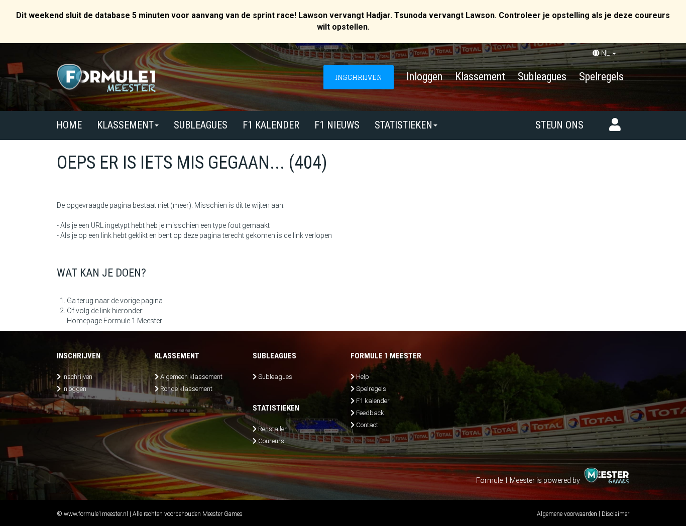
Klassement (480, 76)
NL (605, 53)
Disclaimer (615, 513)
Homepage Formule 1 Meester (114, 321)
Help (362, 376)
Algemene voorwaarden (567, 513)
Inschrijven (77, 376)
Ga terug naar (88, 301)
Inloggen (424, 76)
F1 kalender (271, 125)
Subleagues (542, 76)
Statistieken (403, 125)
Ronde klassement (186, 388)
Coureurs (271, 441)
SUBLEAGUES (200, 125)
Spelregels (601, 76)
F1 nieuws (337, 125)
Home (69, 125)
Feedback (370, 413)
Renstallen (273, 429)
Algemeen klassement (191, 376)
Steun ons (559, 125)
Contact (367, 425)
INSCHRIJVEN (358, 77)
